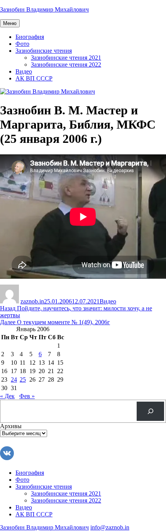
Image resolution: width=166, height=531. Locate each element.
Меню (10, 23)
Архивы (11, 426)
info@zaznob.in (109, 527)
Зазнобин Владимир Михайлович (44, 9)
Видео (23, 71)
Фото (22, 43)
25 (23, 379)
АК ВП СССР (34, 78)
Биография (29, 37)
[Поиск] (150, 411)
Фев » (27, 396)
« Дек (7, 396)
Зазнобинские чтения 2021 (66, 57)
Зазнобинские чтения (43, 50)
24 (14, 379)
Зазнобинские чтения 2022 (66, 64)
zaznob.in (32, 301)
